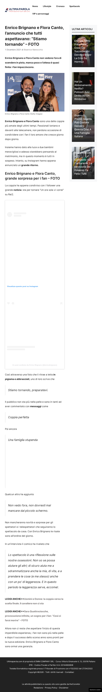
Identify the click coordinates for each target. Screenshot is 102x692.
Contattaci (69, 672)
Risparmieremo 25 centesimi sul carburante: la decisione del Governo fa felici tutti (83, 163)
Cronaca (60, 6)
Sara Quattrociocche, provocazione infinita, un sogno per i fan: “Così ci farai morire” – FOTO (33, 616)
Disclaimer (63, 688)
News (35, 6)
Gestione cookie (95, 690)
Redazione (38, 688)
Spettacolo (74, 6)
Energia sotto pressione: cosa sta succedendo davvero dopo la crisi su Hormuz (82, 51)
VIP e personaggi (40, 13)
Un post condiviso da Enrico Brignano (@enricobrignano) (34, 365)
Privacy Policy (51, 688)
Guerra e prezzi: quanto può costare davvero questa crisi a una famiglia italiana (83, 126)
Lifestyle (47, 6)
